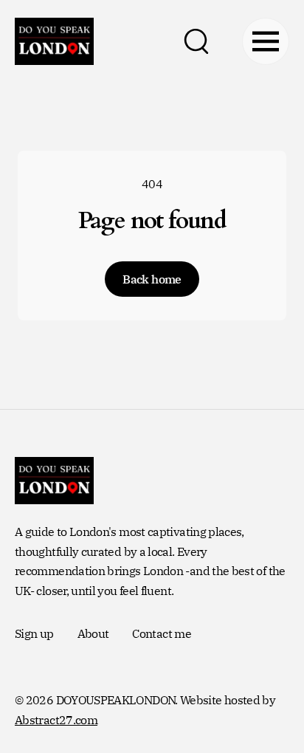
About (93, 633)
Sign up (34, 633)
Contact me (161, 633)
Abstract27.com (56, 719)
